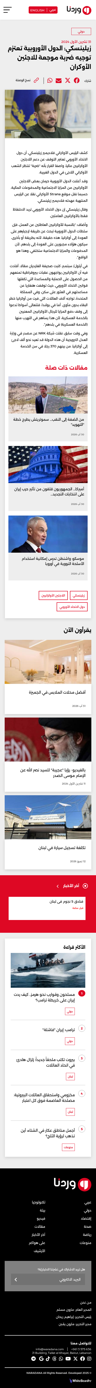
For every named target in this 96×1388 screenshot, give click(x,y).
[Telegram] (33, 1358)
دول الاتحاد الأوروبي (72, 607)
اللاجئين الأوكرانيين (53, 595)
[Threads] (54, 1358)
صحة (87, 1227)
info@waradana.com (50, 1349)
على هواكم (37, 1243)
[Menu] (7, 12)
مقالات (39, 1227)
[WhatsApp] (61, 1358)
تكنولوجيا (38, 1202)
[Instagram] (89, 1358)
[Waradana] (72, 1190)
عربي (52, 9)
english (37, 10)
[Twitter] (68, 80)
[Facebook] (77, 80)
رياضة (87, 1235)
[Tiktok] (48, 1358)
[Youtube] (68, 1358)
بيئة (42, 1210)
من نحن (85, 1302)
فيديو (41, 1218)
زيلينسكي (79, 595)
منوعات (85, 1243)
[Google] (41, 1358)
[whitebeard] (78, 1380)
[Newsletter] (15, 1279)
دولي (81, 31)
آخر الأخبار (38, 1235)
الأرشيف (39, 1251)
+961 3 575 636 (81, 1349)
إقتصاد (86, 1218)
